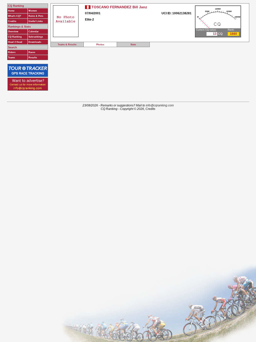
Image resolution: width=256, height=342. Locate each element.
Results (32, 57)
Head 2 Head (15, 42)
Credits (12, 21)
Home (11, 11)
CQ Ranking (15, 37)
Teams (11, 57)
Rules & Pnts (35, 16)
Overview (13, 31)
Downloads (34, 42)
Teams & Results (67, 44)
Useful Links (35, 21)
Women (32, 11)
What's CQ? (14, 16)
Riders (12, 52)
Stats (133, 44)
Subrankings (35, 37)
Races (31, 52)
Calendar (33, 31)
